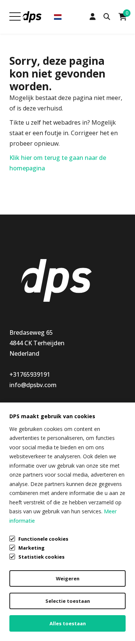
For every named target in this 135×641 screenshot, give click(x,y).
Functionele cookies (43, 538)
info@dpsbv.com (33, 385)
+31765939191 (29, 374)
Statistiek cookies (41, 556)
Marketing (31, 547)
